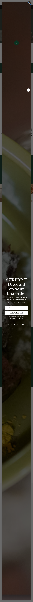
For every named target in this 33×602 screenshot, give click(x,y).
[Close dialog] (29, 3)
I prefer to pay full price (16, 324)
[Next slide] (29, 97)
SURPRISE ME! (16, 313)
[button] (16, 42)
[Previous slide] (3, 97)
